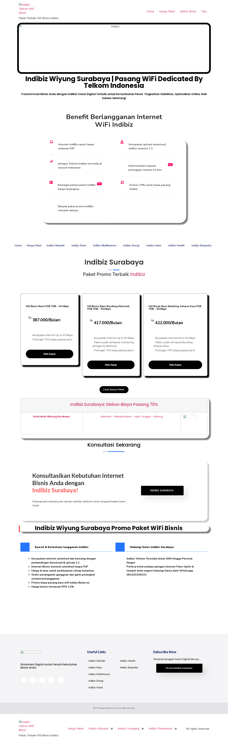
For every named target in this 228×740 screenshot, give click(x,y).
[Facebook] (24, 680)
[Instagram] (60, 680)
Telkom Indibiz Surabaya (178, 668)
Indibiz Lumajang (128, 728)
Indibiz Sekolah (56, 245)
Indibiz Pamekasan (160, 728)
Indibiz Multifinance (104, 245)
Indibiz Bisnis (188, 11)
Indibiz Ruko (79, 245)
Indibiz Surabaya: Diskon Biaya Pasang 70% (114, 404)
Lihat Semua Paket (113, 389)
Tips (204, 11)
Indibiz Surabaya (162, 490)
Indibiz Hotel (153, 245)
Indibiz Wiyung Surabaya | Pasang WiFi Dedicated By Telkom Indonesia (114, 82)
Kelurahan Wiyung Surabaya (51, 416)
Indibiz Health (176, 245)
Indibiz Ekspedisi (201, 245)
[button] (66, 547)
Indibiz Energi (131, 245)
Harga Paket (167, 11)
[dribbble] (51, 680)
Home (150, 11)
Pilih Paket (49, 354)
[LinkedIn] (42, 680)
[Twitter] (33, 680)
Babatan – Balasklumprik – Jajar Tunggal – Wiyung (132, 416)
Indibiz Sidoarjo (98, 728)
